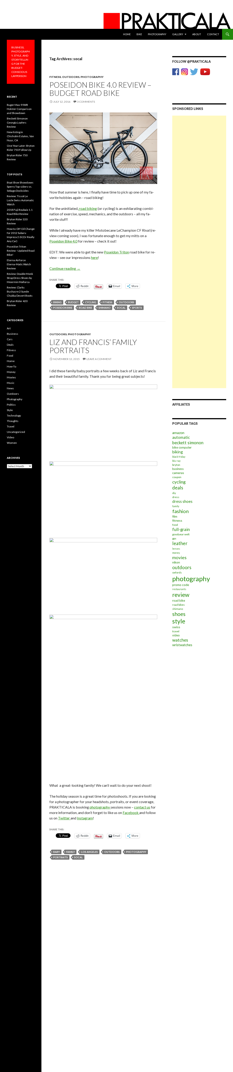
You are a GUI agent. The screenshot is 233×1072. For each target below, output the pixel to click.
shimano (105, 307)
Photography (157, 34)
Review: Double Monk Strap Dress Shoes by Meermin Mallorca (20, 278)
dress (175, 497)
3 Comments (86, 101)
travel (175, 631)
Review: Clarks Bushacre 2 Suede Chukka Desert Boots (20, 291)
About (196, 34)
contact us (142, 807)
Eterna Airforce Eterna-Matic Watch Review (19, 264)
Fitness (55, 77)
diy (174, 493)
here (94, 257)
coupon (176, 477)
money (176, 552)
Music (10, 383)
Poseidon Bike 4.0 (63, 241)
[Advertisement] (199, 184)
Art (9, 328)
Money (11, 372)
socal (121, 307)
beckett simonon (187, 442)
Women (12, 442)
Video (10, 437)
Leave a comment (98, 359)
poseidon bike (62, 307)
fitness (107, 302)
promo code (180, 585)
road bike (85, 307)
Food (10, 355)
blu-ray (176, 460)
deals (177, 487)
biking (57, 302)
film (174, 516)
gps (174, 538)
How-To (11, 366)
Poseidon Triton (116, 252)
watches (180, 640)
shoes (178, 614)
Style (10, 410)
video (176, 635)
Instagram (85, 818)
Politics (11, 404)
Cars (10, 339)
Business (12, 333)
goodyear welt (181, 534)
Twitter (64, 818)
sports (137, 307)
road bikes (178, 604)
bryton (176, 465)
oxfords (177, 572)
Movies (11, 377)
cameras (178, 473)
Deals (10, 344)
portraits (60, 857)
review (180, 594)
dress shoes (182, 501)
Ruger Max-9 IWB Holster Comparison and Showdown (19, 109)
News (10, 388)
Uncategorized (16, 432)
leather (179, 543)
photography (100, 807)
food (175, 524)
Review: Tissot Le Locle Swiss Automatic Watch (20, 200)
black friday (178, 456)
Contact (213, 34)
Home (127, 34)
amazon (178, 433)
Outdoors (70, 77)
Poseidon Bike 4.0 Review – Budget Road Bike (100, 88)
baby (56, 851)
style (178, 621)
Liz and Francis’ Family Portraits (93, 346)
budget (73, 302)
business (178, 469)
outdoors (126, 302)
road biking (87, 208)
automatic (181, 437)
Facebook (131, 812)
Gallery (177, 34)
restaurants (179, 589)
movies (179, 557)
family (70, 851)
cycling (90, 302)
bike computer (182, 447)
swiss (176, 627)
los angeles (89, 851)
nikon (176, 562)
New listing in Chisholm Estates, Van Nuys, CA (20, 136)
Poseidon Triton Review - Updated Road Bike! (21, 250)
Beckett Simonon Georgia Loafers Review (17, 122)
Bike (139, 34)
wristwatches (182, 645)
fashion (180, 511)
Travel (10, 426)
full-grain (181, 529)
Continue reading (64, 268)
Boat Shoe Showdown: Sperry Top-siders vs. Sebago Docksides (20, 186)
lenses (176, 548)
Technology (14, 415)
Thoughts (12, 421)
